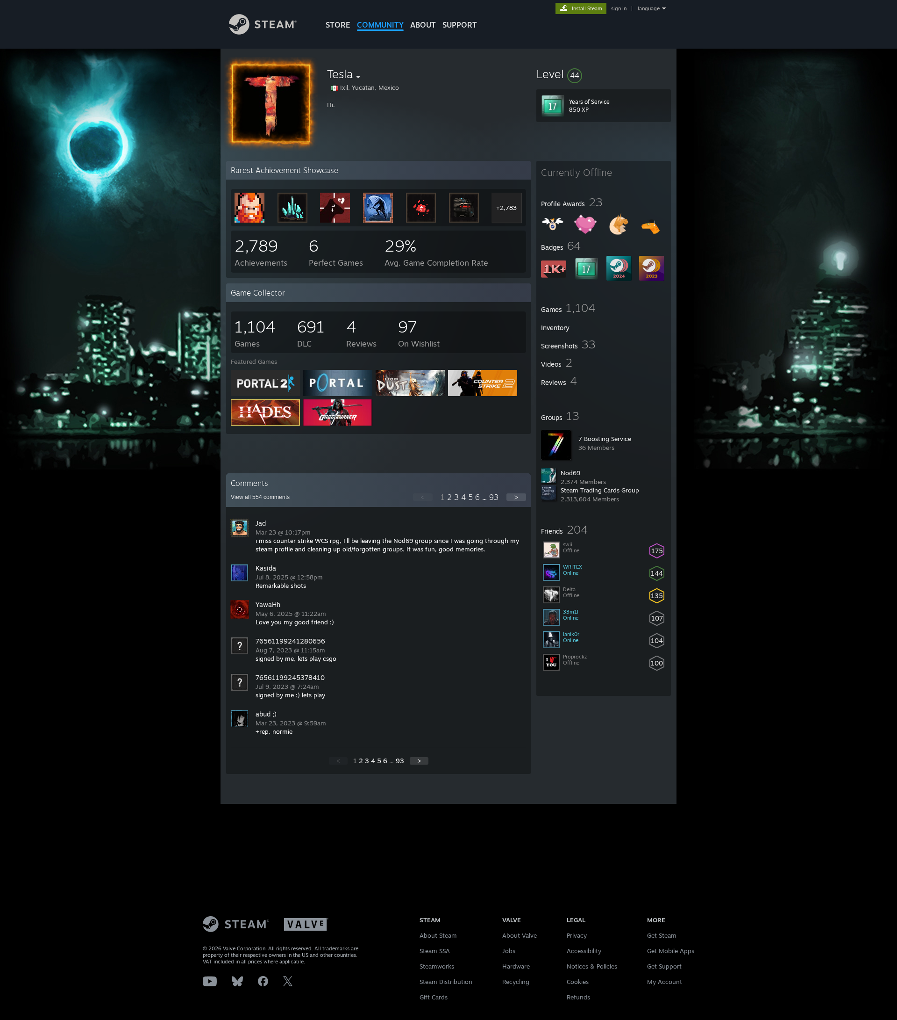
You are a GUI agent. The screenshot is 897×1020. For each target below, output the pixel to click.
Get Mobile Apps (670, 951)
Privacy (577, 935)
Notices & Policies (592, 966)
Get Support (664, 966)
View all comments (260, 497)
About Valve (519, 935)
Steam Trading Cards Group (600, 490)
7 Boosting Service (604, 438)
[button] (603, 74)
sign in (618, 8)
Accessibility (584, 951)
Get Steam (661, 935)
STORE (338, 24)
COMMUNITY (380, 24)
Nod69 (570, 473)
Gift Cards (434, 997)
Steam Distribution (446, 981)
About (423, 24)
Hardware (516, 966)
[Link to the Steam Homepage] (263, 32)
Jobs (508, 951)
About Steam (438, 935)
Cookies (578, 981)
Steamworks (437, 966)
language (649, 8)
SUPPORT (459, 24)
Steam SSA (435, 951)
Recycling (515, 981)
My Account (664, 981)
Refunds (578, 997)
